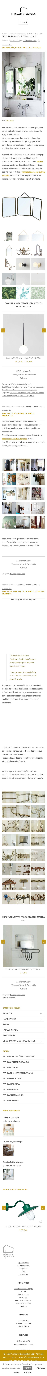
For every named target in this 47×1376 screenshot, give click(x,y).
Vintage (12, 998)
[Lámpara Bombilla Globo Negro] (23, 335)
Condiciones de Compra (23, 1288)
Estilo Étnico (10, 1067)
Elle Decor (9, 120)
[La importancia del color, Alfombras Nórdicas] (8, 1130)
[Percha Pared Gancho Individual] (23, 946)
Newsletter (23, 1274)
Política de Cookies (23, 1303)
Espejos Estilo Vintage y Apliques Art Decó (13, 1164)
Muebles (22, 1013)
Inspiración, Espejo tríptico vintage (21, 47)
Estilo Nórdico (11, 1084)
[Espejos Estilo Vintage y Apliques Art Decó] (8, 1174)
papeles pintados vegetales (23, 396)
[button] (23, 207)
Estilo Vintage (21, 387)
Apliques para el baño (18, 393)
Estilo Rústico (11, 1089)
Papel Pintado (7, 390)
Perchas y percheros (20, 390)
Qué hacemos (23, 1262)
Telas (6, 1024)
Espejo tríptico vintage (35, 393)
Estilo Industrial (12, 1078)
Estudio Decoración (23, 1323)
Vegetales (33, 390)
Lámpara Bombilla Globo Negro (23, 358)
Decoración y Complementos (17, 34)
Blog (23, 1271)
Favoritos (31, 387)
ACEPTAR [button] (27, 1368)
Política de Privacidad (23, 1300)
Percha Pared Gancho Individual (24, 969)
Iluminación (22, 1019)
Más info (27, 1372)
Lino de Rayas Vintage (12, 1141)
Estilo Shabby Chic (13, 1095)
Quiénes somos (24, 1265)
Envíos (23, 1291)
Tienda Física (23, 1320)
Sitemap (23, 1306)
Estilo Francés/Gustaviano (18, 1073)
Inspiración (40, 387)
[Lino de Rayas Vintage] (8, 1150)
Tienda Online (23, 1326)
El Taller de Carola (30, 41)
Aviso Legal (23, 1297)
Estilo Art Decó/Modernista (18, 1056)
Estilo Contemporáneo (16, 1062)
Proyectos (23, 1268)
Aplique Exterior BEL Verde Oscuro (23, 1226)
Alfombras (9, 1035)
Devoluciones (23, 1294)
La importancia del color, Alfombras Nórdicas (11, 1119)
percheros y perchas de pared (14, 438)
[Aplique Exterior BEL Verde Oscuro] (23, 1209)
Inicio (5, 34)
